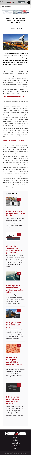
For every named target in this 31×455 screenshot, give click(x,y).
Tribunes (16, 445)
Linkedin (23, 453)
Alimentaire (15, 442)
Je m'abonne (21, 2)
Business (16, 436)
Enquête (16, 439)
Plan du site (8, 453)
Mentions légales (7, 452)
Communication (16, 437)
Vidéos (15, 448)
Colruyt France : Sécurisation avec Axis (14, 324)
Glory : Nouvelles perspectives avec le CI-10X (15, 213)
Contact (26, 452)
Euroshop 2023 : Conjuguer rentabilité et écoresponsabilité (14, 360)
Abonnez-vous (18, 452)
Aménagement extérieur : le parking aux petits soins (14, 288)
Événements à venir (15, 446)
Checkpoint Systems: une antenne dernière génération (14, 249)
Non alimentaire (16, 443)
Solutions (15, 440)
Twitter (16, 453)
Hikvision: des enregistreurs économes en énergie (12, 400)
